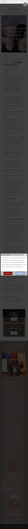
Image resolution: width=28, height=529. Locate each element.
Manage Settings (6, 269)
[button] (25, 255)
